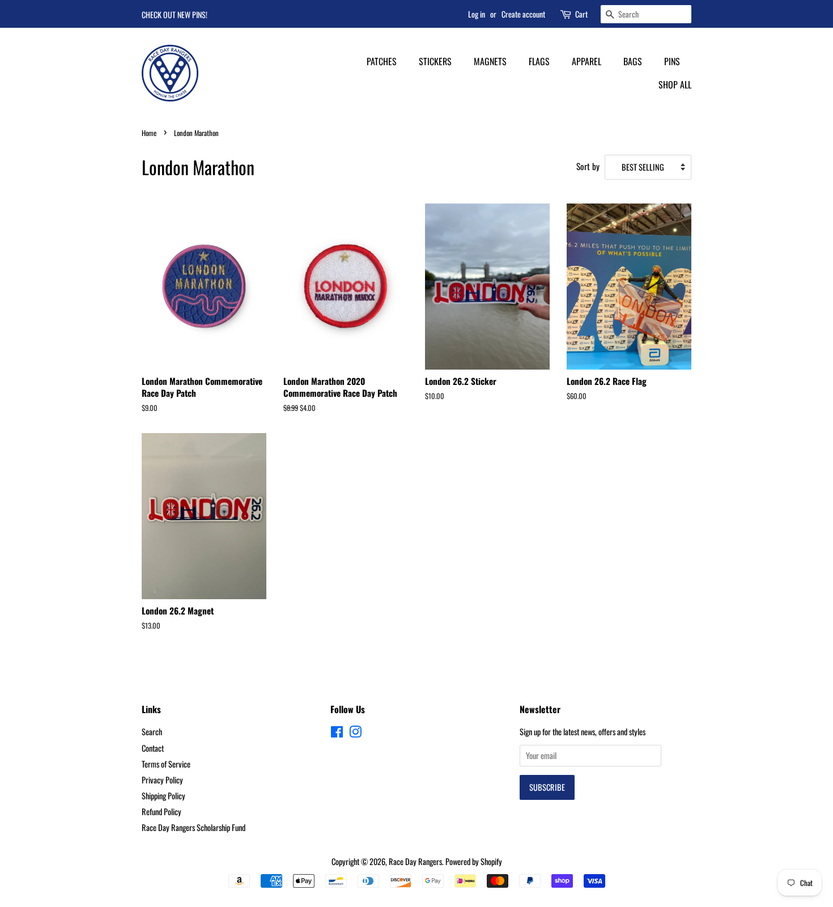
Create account (523, 14)
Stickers (435, 61)
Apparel (586, 61)
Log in (476, 14)
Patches (382, 61)
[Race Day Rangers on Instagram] (355, 733)
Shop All (674, 84)
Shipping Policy (163, 796)
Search (152, 732)
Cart (581, 14)
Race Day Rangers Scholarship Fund (193, 827)
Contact (153, 748)
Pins (672, 61)
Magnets (490, 61)
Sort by (588, 166)
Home (149, 133)
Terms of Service (166, 764)
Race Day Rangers (415, 861)
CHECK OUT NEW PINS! (174, 14)
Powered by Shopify (473, 861)
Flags (539, 61)
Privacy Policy (162, 780)
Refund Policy (161, 811)
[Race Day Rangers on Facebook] (336, 733)
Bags (632, 61)
